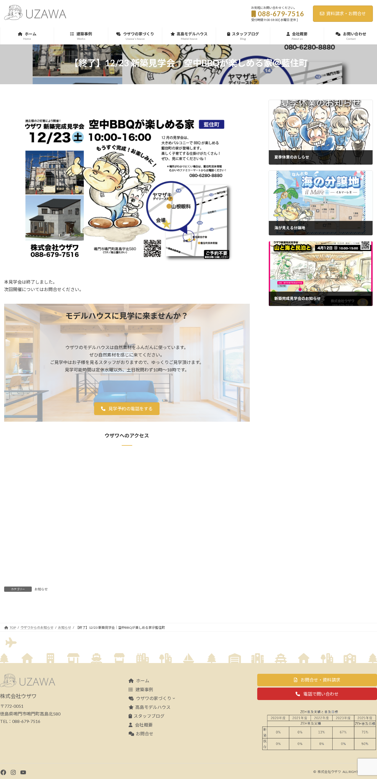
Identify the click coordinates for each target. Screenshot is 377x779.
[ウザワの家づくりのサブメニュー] (173, 698)
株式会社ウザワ (329, 772)
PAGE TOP (363, 750)
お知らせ (41, 589)
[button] (127, 408)
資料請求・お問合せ (346, 13)
